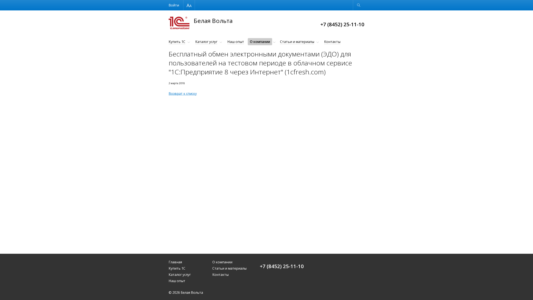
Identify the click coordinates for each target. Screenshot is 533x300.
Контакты (332, 41)
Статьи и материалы (297, 41)
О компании (260, 41)
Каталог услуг (206, 41)
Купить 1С (177, 41)
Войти (174, 5)
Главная (175, 262)
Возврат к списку (183, 93)
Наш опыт (235, 41)
